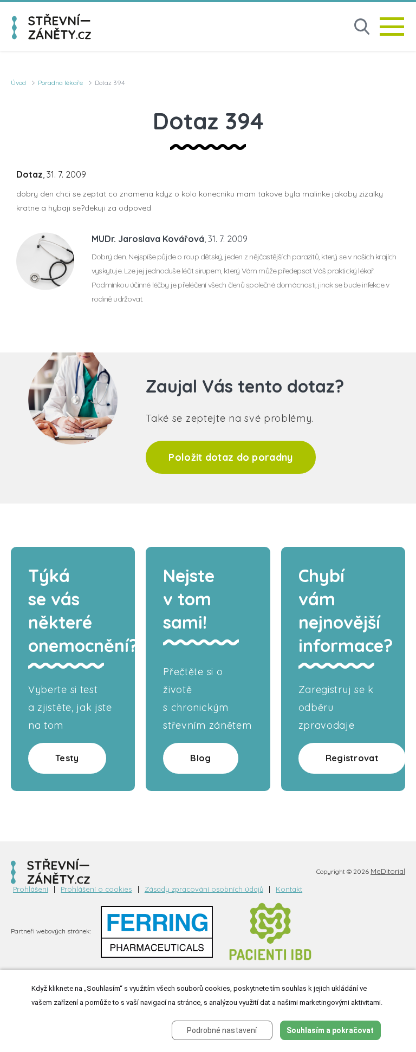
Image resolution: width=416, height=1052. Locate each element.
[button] (361, 26)
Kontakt (289, 889)
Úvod (18, 83)
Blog (200, 758)
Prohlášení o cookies (96, 889)
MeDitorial (387, 871)
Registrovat (352, 758)
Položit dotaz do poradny (230, 457)
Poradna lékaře (60, 83)
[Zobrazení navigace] (392, 26)
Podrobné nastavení (222, 1030)
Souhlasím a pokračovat (330, 1030)
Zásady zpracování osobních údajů (204, 889)
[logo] (51, 26)
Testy (67, 758)
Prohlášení (30, 889)
